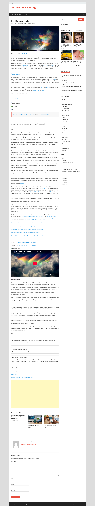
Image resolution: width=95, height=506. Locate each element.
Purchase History (66, 164)
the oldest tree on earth (39, 216)
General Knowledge (66, 110)
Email (13, 484)
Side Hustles (65, 137)
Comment (14, 461)
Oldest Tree (13, 374)
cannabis (42, 214)
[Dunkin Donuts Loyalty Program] (51, 419)
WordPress (76, 504)
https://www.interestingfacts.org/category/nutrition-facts (31, 238)
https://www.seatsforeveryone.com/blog (27, 242)
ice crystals (45, 65)
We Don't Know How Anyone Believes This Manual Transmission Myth (66, 46)
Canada (51, 191)
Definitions (13, 232)
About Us (64, 158)
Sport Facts (64, 139)
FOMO (48, 87)
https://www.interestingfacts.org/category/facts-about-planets (29, 235)
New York (40, 191)
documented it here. (15, 98)
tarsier (42, 219)
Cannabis (64, 102)
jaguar (24, 219)
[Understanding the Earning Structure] (35, 419)
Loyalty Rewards (65, 115)
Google (37, 90)
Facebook (39, 89)
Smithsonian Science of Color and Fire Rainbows (22, 377)
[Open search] (83, 14)
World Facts (35, 18)
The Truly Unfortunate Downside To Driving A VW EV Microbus (66, 63)
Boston (44, 97)
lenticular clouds (24, 65)
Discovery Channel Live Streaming (69, 169)
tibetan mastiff (30, 219)
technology (19, 200)
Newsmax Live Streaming (67, 173)
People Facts (65, 124)
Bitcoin (63, 99)
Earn (26, 14)
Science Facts (29, 18)
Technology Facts (66, 141)
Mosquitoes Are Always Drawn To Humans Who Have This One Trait (77, 63)
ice (55, 79)
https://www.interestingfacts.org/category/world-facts (29, 226)
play (37, 308)
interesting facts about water (27, 216)
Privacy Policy (65, 176)
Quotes (63, 130)
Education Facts (65, 108)
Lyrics (63, 117)
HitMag (81, 504)
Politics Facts (65, 128)
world (30, 191)
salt (40, 137)
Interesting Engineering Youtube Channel (71, 171)
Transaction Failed (67, 166)
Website (13, 490)
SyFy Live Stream (66, 184)
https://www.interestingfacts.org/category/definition (28, 232)
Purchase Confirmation (68, 162)
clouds (52, 65)
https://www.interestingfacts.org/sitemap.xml (26, 245)
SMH (41, 87)
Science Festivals (65, 135)
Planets (13, 235)
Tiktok (43, 89)
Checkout (64, 160)
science (22, 183)
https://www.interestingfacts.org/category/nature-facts (30, 222)
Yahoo (43, 90)
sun (20, 84)
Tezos (63, 143)
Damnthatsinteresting (43, 114)
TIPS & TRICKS (65, 146)
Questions (64, 178)
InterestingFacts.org (24, 7)
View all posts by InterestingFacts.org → (29, 444)
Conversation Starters (16, 18)
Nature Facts (23, 18)
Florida (46, 191)
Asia (35, 191)
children (43, 188)
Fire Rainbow (25, 53)
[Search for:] (72, 19)
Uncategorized (65, 148)
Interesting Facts (16, 14)
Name (13, 478)
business (32, 200)
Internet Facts (65, 113)
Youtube (34, 90)
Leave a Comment (31, 23)
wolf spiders (36, 219)
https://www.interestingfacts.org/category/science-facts (30, 229)
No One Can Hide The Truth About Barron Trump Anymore (78, 45)
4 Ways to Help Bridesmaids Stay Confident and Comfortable (18, 417)
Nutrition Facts (14, 238)
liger (53, 218)
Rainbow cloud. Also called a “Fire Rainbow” (24, 114)
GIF (19, 90)
